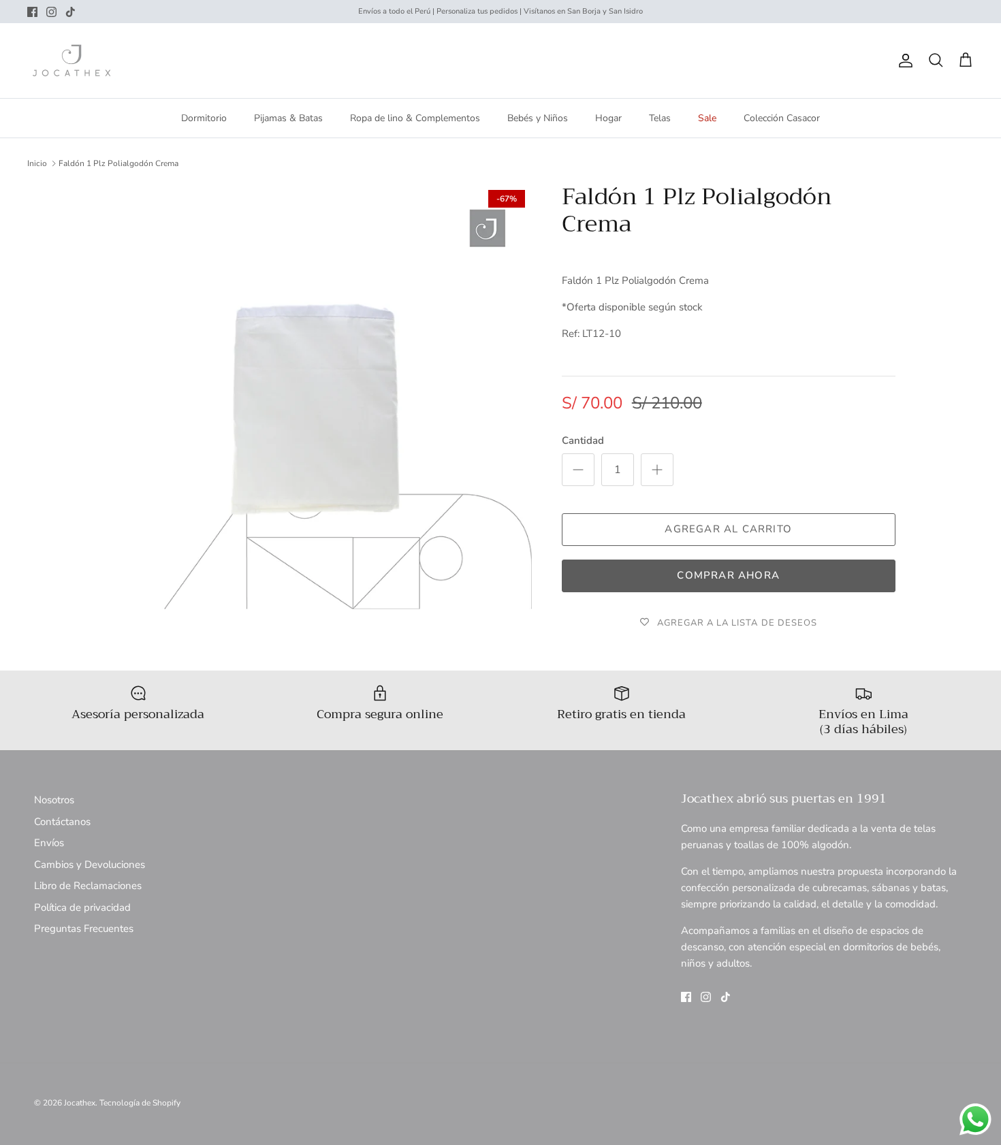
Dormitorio (204, 118)
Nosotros (54, 800)
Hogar (608, 118)
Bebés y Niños (537, 118)
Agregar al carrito (728, 529)
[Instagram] (51, 12)
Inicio (37, 163)
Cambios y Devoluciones (89, 864)
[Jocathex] (71, 60)
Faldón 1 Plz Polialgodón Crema (118, 163)
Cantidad (583, 440)
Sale (707, 118)
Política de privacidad (82, 907)
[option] (319, 396)
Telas (660, 118)
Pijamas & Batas (288, 118)
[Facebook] (32, 12)
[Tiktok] (70, 12)
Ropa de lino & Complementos (415, 118)
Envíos (49, 843)
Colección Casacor (782, 118)
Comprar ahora (728, 575)
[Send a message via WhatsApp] (975, 1119)
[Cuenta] (903, 60)
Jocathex (79, 1102)
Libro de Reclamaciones (88, 885)
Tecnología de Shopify (139, 1102)
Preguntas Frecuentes (83, 928)
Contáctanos (62, 821)
